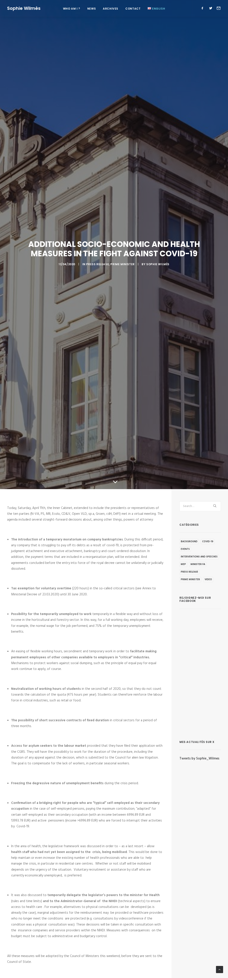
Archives (110, 8)
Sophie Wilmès (157, 264)
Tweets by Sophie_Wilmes (199, 758)
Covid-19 (207, 542)
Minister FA (198, 564)
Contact (132, 8)
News (91, 8)
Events (185, 549)
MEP (183, 564)
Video (208, 580)
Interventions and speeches (199, 557)
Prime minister (122, 264)
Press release (97, 264)
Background (189, 542)
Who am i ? (71, 8)
